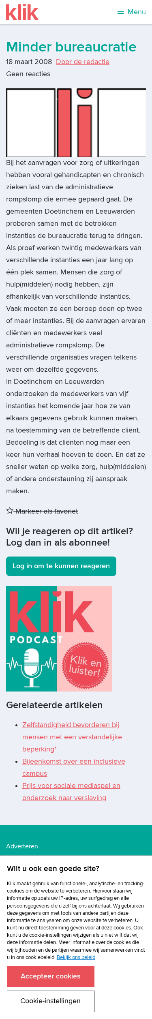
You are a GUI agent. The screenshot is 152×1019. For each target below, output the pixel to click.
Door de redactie (82, 62)
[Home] (22, 12)
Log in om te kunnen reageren (61, 566)
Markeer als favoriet (45, 511)
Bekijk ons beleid (76, 957)
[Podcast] (59, 638)
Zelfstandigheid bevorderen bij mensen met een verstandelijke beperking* (72, 737)
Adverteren (22, 846)
